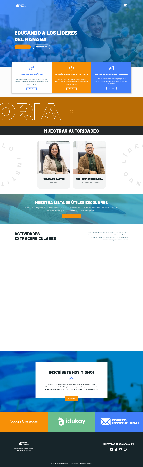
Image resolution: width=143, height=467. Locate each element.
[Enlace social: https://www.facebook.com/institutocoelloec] (112, 449)
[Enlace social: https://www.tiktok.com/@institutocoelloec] (117, 449)
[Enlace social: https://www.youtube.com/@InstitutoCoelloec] (121, 449)
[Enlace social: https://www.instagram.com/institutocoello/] (126, 449)
